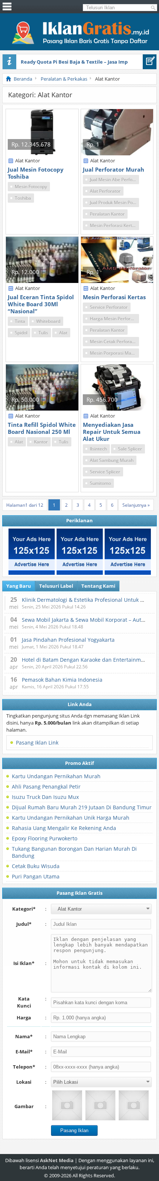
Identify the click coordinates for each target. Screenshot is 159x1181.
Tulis (43, 333)
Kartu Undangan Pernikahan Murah (56, 776)
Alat (63, 333)
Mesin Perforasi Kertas (113, 225)
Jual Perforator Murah (113, 169)
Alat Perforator (105, 191)
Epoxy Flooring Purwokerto (44, 838)
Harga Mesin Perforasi (113, 319)
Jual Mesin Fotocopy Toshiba (36, 173)
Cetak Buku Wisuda (36, 866)
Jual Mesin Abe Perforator (114, 179)
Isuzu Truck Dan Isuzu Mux (45, 796)
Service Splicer (105, 472)
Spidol (21, 333)
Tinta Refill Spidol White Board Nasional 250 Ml (42, 428)
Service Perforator (109, 307)
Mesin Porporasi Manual (114, 353)
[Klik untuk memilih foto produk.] (67, 1105)
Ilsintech (98, 449)
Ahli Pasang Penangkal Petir (46, 786)
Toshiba (23, 198)
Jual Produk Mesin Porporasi (114, 202)
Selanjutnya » (136, 505)
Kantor (41, 442)
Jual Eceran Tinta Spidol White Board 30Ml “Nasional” (41, 304)
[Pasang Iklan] (149, 61)
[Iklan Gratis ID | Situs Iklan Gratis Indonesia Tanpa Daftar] (79, 43)
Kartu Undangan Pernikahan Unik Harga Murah (70, 817)
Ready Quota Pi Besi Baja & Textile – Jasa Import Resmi (86, 61)
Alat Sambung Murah (111, 460)
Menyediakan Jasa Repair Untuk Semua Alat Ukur (112, 431)
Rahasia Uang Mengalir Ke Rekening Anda (64, 827)
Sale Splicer (130, 449)
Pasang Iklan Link (37, 742)
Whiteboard (48, 321)
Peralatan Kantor (107, 214)
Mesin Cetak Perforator (114, 341)
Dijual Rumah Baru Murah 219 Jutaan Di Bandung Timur (82, 807)
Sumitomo (100, 483)
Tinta (20, 321)
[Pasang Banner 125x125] (32, 552)
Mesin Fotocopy (31, 186)
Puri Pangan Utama (36, 876)
